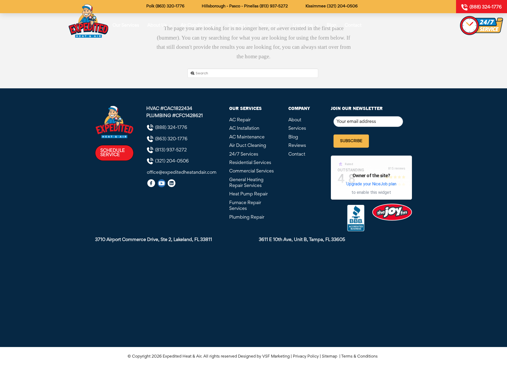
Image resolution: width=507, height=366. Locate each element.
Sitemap (330, 356)
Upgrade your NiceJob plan (371, 183)
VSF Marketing (276, 356)
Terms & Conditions (360, 356)
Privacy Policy (306, 356)
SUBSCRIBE (351, 141)
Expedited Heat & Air (182, 356)
